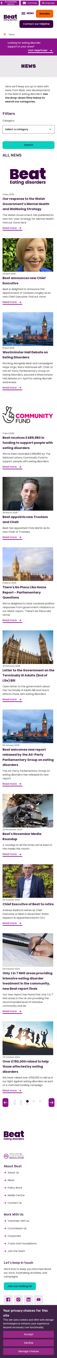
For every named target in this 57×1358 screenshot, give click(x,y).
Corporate (14, 1236)
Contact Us (15, 1203)
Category (8, 120)
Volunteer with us (18, 1221)
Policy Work (15, 1188)
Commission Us (17, 1228)
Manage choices (28, 1351)
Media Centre (16, 1195)
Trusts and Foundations (22, 1243)
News (11, 1180)
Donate (45, 13)
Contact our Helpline (36, 24)
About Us (13, 1172)
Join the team (16, 1251)
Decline (28, 1343)
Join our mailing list (19, 1286)
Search (28, 145)
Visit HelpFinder (38, 50)
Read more (10, 228)
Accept (28, 1334)
